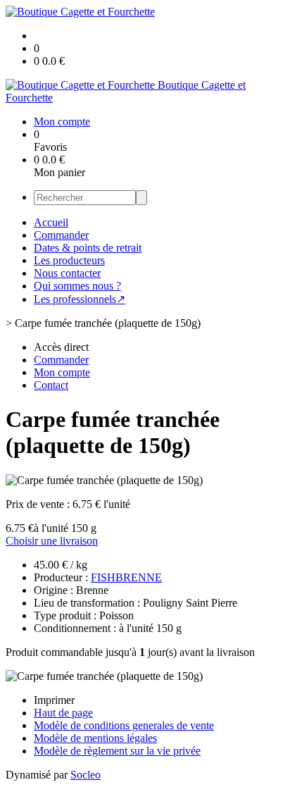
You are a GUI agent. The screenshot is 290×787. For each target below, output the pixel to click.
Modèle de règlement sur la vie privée (117, 751)
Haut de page (63, 713)
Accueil (51, 222)
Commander (61, 235)
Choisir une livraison (52, 541)
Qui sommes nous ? (77, 286)
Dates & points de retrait (87, 248)
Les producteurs (69, 260)
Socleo (85, 775)
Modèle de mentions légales (95, 738)
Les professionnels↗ (79, 299)
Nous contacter (67, 273)
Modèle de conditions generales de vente (124, 725)
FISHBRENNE (126, 577)
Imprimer (54, 700)
